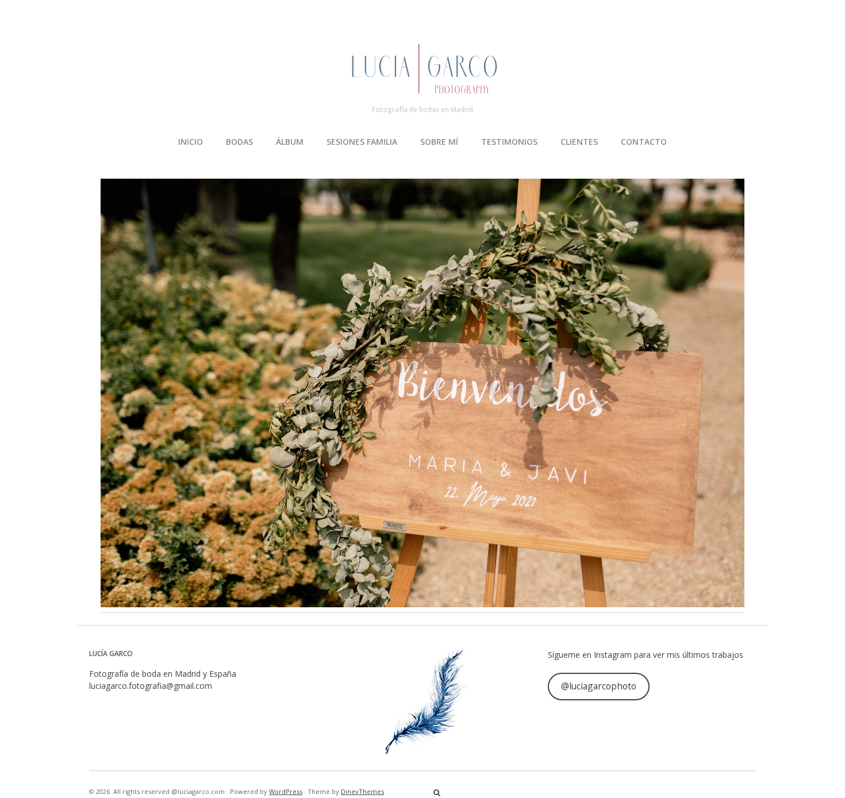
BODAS (239, 141)
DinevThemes (362, 791)
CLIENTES (579, 141)
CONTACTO (644, 141)
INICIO (190, 141)
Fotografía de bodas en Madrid (422, 109)
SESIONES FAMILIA (362, 141)
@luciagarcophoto (598, 686)
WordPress (285, 791)
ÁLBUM (290, 141)
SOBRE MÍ (439, 141)
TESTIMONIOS (509, 141)
